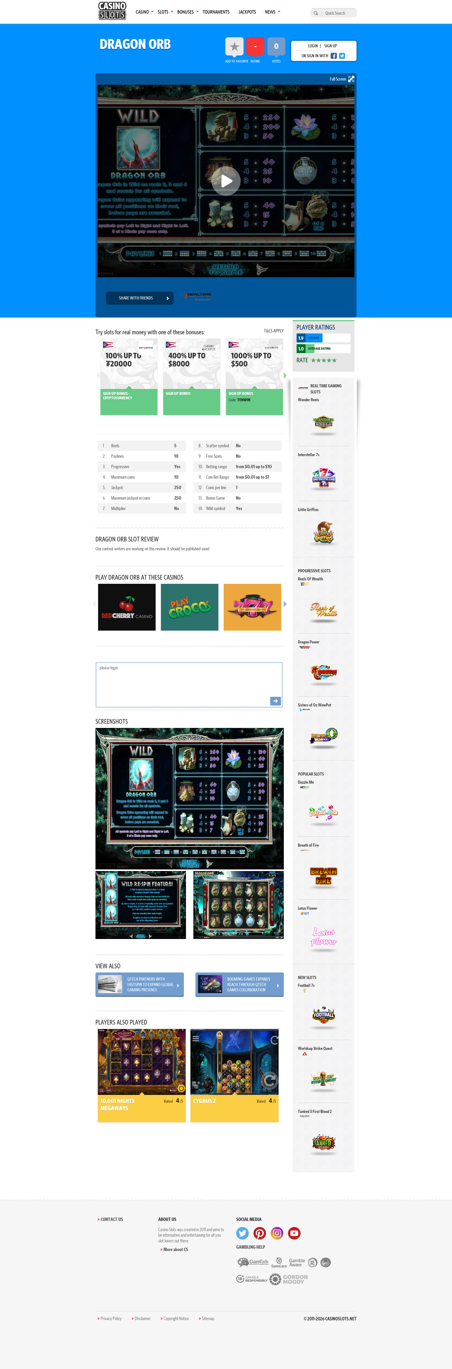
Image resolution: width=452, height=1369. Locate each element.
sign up (330, 45)
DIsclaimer (143, 1318)
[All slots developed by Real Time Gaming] (197, 298)
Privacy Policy (111, 1318)
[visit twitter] (242, 1233)
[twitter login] (342, 56)
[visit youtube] (294, 1233)
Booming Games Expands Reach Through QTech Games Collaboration (248, 984)
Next (285, 379)
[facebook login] (334, 56)
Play (323, 422)
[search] (315, 13)
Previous (98, 379)
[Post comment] (275, 701)
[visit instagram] (277, 1233)
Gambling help (250, 1247)
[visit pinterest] (259, 1233)
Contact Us (112, 1219)
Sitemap (208, 1318)
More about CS (175, 1249)
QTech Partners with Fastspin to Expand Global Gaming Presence (150, 984)
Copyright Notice (176, 1318)
